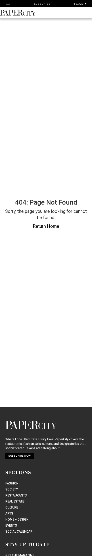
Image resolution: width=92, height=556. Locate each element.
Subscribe (42, 3)
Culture (11, 507)
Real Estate (14, 501)
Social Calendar (18, 531)
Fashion (12, 483)
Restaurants (16, 495)
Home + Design (17, 519)
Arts (9, 513)
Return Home (46, 226)
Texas (79, 3)
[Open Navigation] (8, 3)
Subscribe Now (19, 455)
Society (11, 489)
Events (11, 525)
